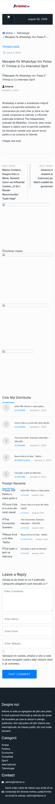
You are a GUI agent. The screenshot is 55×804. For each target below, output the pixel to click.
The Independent (34, 118)
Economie (20, 410)
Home (9, 32)
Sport (5, 760)
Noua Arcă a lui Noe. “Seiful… (29, 456)
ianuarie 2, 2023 (38, 495)
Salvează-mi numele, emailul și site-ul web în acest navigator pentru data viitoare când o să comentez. (27, 659)
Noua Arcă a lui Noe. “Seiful (34, 534)
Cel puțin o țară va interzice (34, 548)
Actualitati (7, 756)
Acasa (5, 744)
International (22, 460)
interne (8, 86)
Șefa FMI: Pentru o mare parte (35, 490)
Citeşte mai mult (11, 140)
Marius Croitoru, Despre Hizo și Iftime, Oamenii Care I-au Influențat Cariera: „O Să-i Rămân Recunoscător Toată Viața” (13, 182)
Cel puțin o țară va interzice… (28, 473)
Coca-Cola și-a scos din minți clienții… (33, 423)
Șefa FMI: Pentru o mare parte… (30, 406)
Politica (6, 748)
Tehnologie (23, 32)
